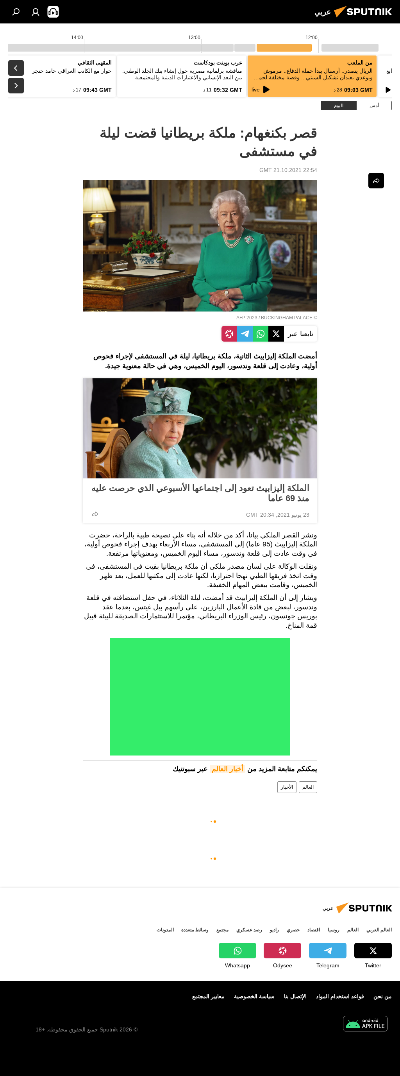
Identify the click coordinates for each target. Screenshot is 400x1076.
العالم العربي (379, 930)
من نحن (382, 996)
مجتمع (222, 930)
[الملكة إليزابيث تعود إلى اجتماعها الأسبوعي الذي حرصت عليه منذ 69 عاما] (200, 428)
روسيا (333, 930)
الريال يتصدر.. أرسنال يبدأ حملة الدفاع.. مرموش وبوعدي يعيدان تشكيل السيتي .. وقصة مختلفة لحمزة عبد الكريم (313, 77)
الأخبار (287, 787)
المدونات (165, 930)
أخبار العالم (227, 769)
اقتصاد (313, 930)
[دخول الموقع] (35, 12)
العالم (308, 787)
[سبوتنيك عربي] (365, 18)
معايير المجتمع (208, 996)
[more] (95, 514)
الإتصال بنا (295, 996)
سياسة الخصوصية (254, 996)
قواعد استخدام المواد (340, 996)
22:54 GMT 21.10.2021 (288, 170)
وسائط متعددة (195, 930)
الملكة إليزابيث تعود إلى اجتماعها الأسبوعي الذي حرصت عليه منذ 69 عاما (200, 493)
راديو (274, 930)
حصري (293, 930)
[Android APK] (365, 1024)
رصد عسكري (249, 930)
